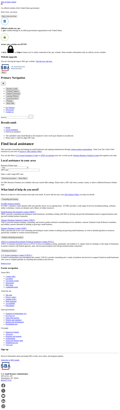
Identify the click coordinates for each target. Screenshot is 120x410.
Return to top (6, 263)
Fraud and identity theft (14, 341)
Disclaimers (10, 306)
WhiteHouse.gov (12, 343)
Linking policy (11, 299)
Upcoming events (12, 281)
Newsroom (10, 110)
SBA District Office (71, 195)
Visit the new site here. (44, 61)
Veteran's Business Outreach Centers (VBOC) (18, 220)
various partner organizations (81, 149)
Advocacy (9, 334)
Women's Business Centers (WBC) (14, 228)
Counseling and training (10, 199)
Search (3, 117)
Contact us (9, 112)
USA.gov (9, 345)
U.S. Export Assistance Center (27, 155)
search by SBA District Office (31, 151)
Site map (9, 295)
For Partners (10, 108)
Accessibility (10, 303)
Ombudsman (10, 338)
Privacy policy (11, 297)
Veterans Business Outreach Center (86, 155)
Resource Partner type (9, 165)
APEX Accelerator (47, 155)
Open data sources (12, 318)
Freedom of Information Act (16, 314)
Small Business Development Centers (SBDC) (18, 212)
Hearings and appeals (13, 336)
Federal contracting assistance (12, 237)
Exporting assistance (9, 251)
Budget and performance (15, 322)
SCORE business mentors (10, 204)
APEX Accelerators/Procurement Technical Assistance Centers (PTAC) (27, 242)
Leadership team (12, 287)
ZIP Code (4, 170)
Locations (9, 279)
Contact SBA (11, 276)
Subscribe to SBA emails (10, 360)
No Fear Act (10, 316)
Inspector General (12, 332)
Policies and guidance (14, 320)
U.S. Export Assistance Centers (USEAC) (16, 255)
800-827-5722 (6, 380)
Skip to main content (8, 2)
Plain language (11, 301)
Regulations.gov (12, 324)
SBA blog (9, 285)
